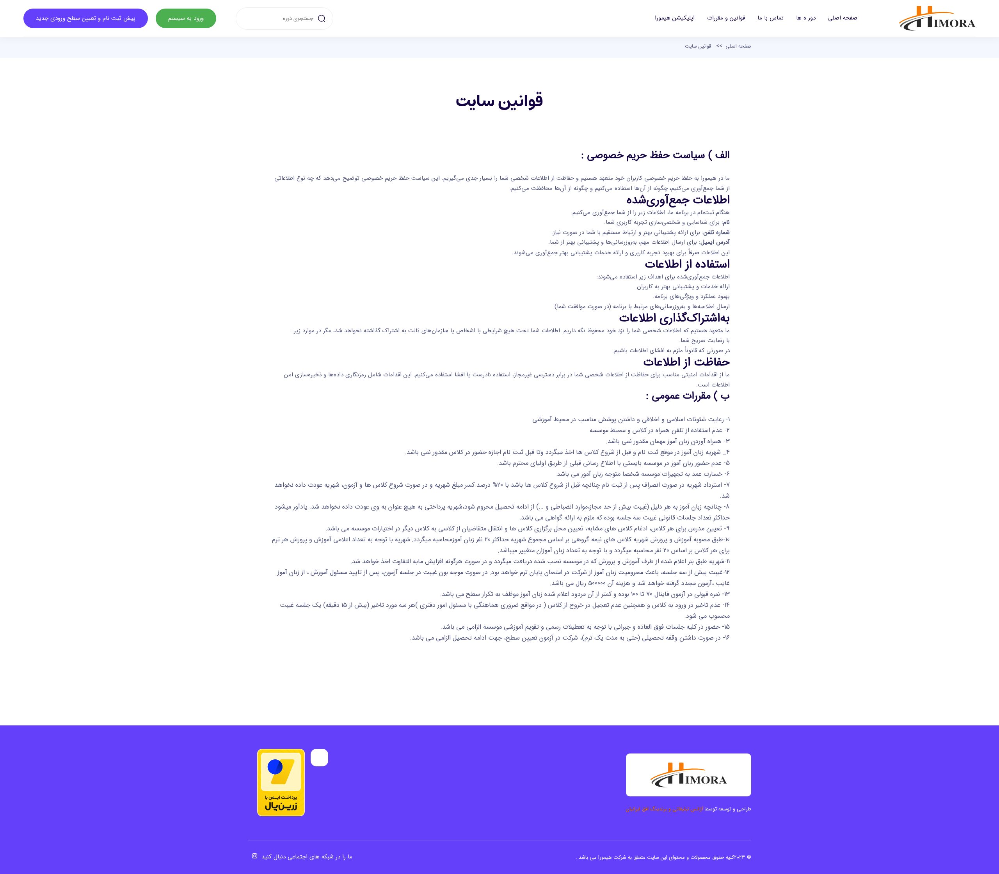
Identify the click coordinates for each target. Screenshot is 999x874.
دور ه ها (806, 18)
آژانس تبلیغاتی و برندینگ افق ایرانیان (664, 809)
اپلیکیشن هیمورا (675, 18)
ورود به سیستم (186, 18)
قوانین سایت (698, 46)
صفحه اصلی (842, 18)
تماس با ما (770, 18)
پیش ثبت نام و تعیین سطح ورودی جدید (85, 18)
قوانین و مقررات (726, 18)
